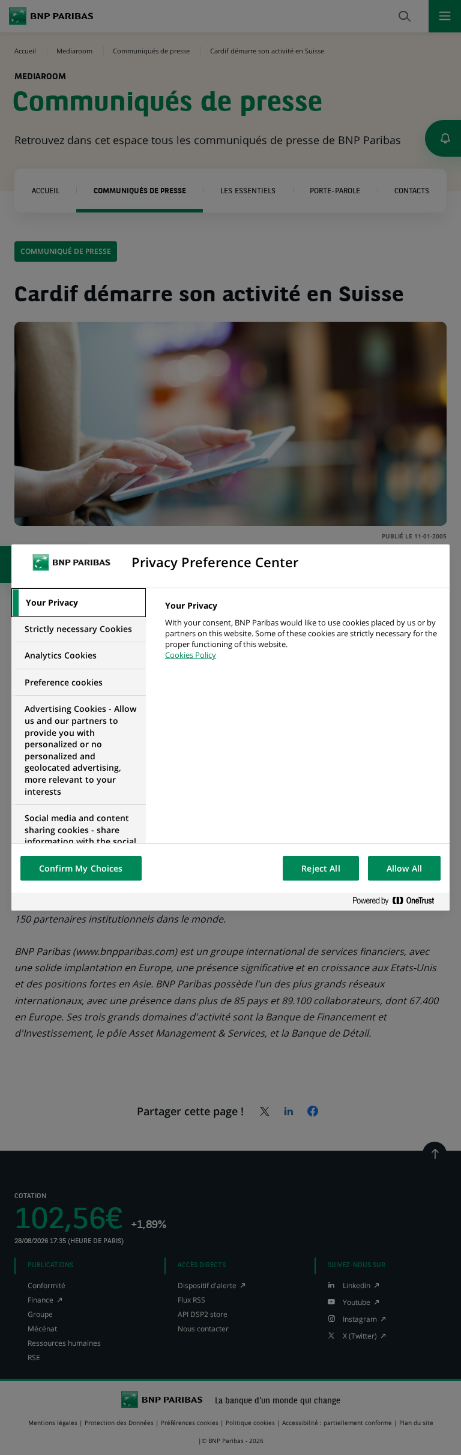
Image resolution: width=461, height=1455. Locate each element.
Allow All (404, 868)
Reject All (320, 868)
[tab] (79, 602)
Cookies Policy (190, 654)
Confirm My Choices (81, 868)
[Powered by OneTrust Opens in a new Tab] (398, 901)
